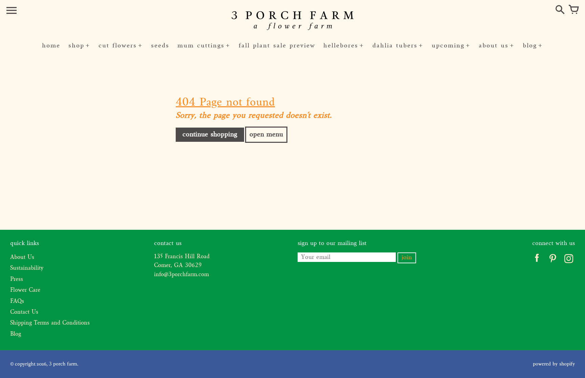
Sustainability (26, 268)
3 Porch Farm (63, 364)
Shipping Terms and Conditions (50, 323)
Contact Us (24, 312)
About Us (22, 257)
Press (16, 279)
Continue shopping (209, 134)
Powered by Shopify (554, 364)
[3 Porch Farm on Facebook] (536, 260)
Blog (15, 334)
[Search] (560, 10)
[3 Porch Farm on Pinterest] (552, 260)
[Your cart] (573, 10)
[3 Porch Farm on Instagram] (568, 260)
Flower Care (25, 290)
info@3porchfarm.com (181, 274)
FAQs (17, 301)
